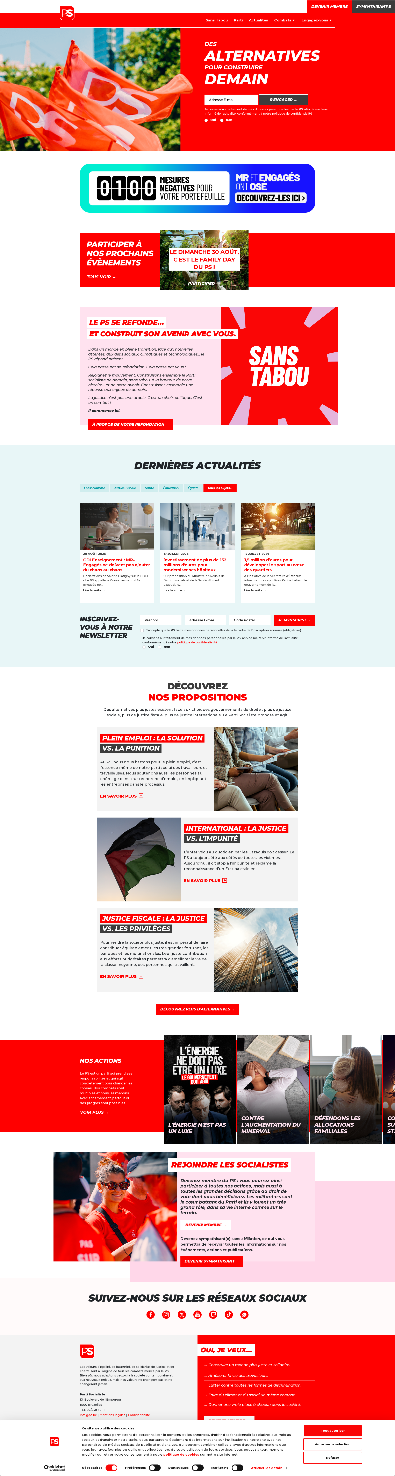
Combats (282, 20)
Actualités (258, 20)
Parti (238, 20)
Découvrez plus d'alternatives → (197, 1009)
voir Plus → (94, 1112)
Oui (213, 120)
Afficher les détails (266, 1468)
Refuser (332, 1458)
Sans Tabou (217, 20)
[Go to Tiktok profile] (229, 1315)
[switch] (155, 1467)
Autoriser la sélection (332, 1444)
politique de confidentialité (292, 113)
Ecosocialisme (94, 488)
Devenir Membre (329, 6)
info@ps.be (88, 1415)
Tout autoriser (333, 1431)
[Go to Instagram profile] (166, 1315)
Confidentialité (139, 1415)
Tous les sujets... (220, 488)
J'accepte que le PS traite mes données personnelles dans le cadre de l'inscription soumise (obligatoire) (223, 630)
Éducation (171, 488)
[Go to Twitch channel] (213, 1315)
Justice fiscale (125, 488)
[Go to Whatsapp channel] (244, 1315)
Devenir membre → (205, 1225)
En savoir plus (118, 796)
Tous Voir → (101, 276)
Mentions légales (112, 1415)
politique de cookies (181, 1454)
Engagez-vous (315, 20)
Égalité (193, 488)
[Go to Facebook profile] (150, 1315)
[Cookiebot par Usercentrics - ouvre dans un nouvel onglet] (55, 1468)
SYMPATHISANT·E (373, 6)
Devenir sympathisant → (212, 1261)
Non (229, 120)
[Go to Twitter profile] (182, 1315)
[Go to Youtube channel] (197, 1315)
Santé (149, 488)
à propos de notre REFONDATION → (130, 424)
